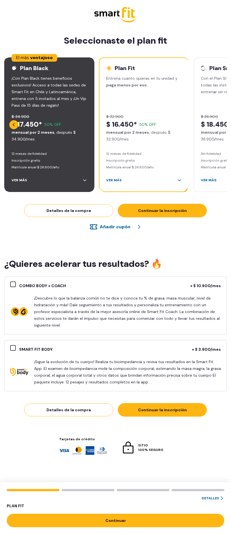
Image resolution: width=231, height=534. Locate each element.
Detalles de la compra (68, 210)
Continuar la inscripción (162, 210)
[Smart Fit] (115, 15)
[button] (115, 502)
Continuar (115, 520)
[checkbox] (14, 285)
